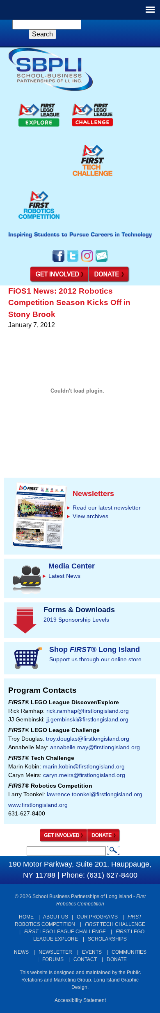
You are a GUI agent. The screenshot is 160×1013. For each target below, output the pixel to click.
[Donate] (104, 840)
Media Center (71, 566)
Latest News (64, 576)
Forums (53, 959)
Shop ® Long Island (94, 649)
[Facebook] (58, 261)
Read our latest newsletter (107, 507)
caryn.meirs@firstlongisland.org (84, 775)
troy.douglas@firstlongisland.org (87, 738)
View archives (90, 516)
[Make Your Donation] (109, 281)
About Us (55, 917)
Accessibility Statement (80, 1000)
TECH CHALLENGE (115, 924)
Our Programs (97, 917)
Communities (129, 952)
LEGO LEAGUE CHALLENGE (65, 931)
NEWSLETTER (55, 952)
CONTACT (85, 959)
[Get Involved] (59, 281)
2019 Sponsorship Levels (76, 619)
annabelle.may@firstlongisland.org (95, 747)
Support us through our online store (95, 659)
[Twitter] (73, 261)
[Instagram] (87, 261)
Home (26, 917)
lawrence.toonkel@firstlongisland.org (94, 794)
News (21, 952)
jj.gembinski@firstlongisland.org (87, 719)
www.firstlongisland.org (38, 805)
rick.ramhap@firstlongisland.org (87, 711)
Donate (117, 959)
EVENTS (92, 952)
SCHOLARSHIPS (107, 939)
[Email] (101, 261)
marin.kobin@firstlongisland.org (84, 766)
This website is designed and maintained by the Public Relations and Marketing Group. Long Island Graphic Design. (80, 980)
